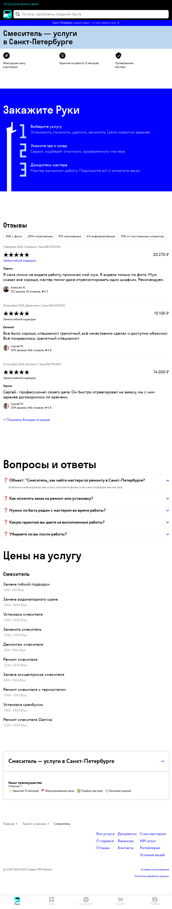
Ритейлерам (150, 848)
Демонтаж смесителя (23, 644)
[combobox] (91, 14)
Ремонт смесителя (20, 659)
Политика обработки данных (151, 876)
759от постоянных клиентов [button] (142, 236)
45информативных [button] (101, 236)
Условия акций (152, 855)
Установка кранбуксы (23, 704)
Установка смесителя (23, 614)
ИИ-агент (148, 841)
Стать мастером (153, 834)
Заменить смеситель (22, 629)
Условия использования (155, 869)
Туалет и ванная (34, 823)
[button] (86, 23)
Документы (127, 834)
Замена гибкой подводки (19, 261)
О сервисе (105, 841)
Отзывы (103, 848)
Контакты (126, 848)
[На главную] (7, 14)
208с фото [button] (13, 236)
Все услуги (105, 834)
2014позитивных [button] (40, 236)
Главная (8, 823)
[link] (86, 587)
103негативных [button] (69, 236)
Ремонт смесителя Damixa (27, 719)
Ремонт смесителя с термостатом (34, 689)
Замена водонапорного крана (30, 599)
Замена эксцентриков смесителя (33, 674)
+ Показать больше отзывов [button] (26, 420)
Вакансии (125, 841)
